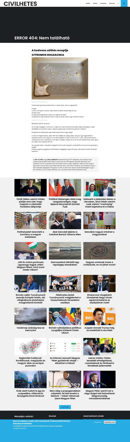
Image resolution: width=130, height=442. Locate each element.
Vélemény (112, 3)
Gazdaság (103, 3)
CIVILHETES (20, 3)
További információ (19, 428)
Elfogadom (97, 422)
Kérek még (65, 407)
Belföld (88, 3)
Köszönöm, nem (109, 422)
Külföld (95, 3)
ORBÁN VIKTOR (111, 419)
